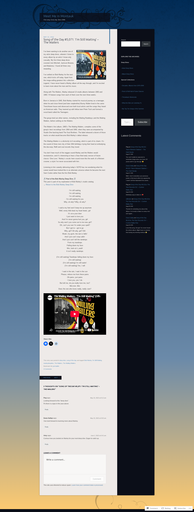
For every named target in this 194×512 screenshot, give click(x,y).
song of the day (72, 360)
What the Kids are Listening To (131, 103)
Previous (46, 377)
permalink (56, 366)
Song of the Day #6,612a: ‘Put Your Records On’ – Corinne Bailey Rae (138, 187)
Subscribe (142, 122)
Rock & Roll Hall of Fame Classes (133, 91)
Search (123, 40)
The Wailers (58, 363)
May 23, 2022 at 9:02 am (98, 418)
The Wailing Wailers (69, 363)
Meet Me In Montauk (59, 16)
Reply (46, 409)
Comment (97, 479)
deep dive (63, 360)
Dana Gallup (130, 165)
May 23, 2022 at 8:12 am (98, 398)
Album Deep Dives (128, 74)
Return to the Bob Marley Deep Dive (59, 185)
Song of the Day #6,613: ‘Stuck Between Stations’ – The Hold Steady (136, 149)
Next (57, 377)
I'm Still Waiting (97, 360)
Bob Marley (88, 360)
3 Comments (48, 369)
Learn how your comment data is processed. (87, 485)
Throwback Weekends (129, 97)
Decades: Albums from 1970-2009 (133, 85)
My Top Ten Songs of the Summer (133, 109)
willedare (128, 199)
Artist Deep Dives (127, 68)
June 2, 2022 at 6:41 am (98, 435)
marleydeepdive (49, 363)
